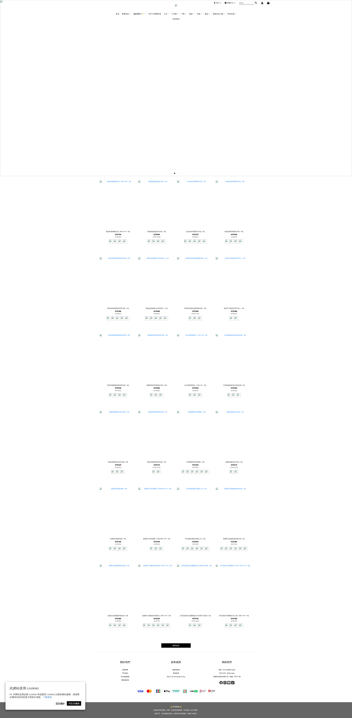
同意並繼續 (73, 703)
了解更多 (47, 697)
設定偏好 (60, 703)
